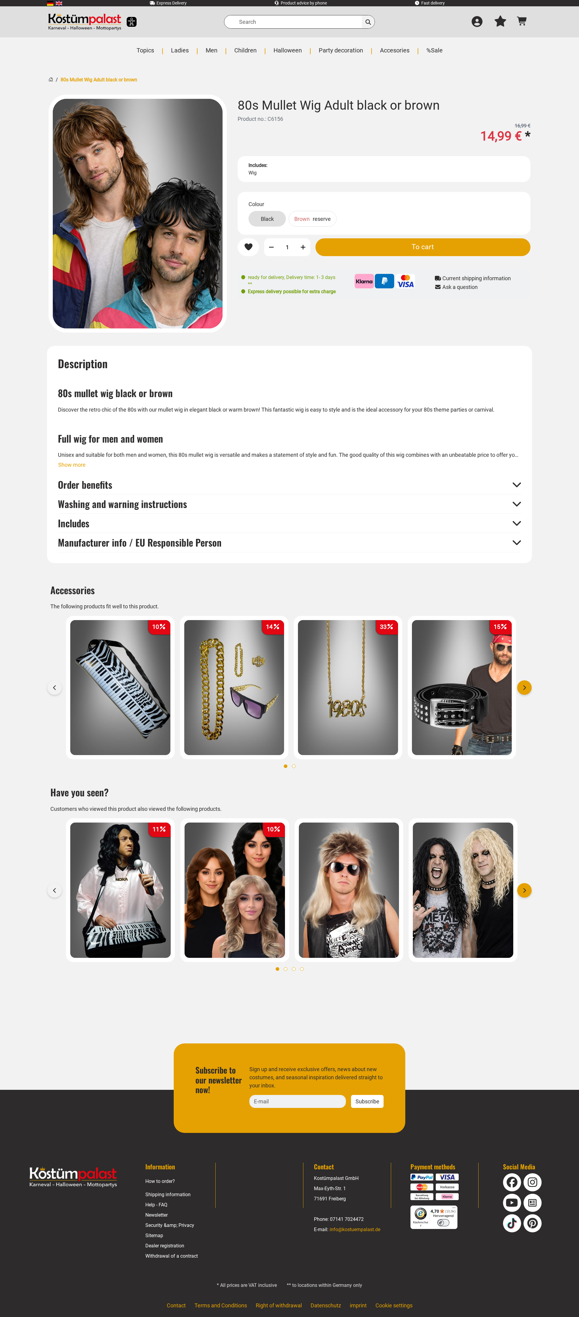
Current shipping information (476, 278)
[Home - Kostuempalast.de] (73, 1177)
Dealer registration (164, 1246)
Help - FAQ (156, 1205)
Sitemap (154, 1235)
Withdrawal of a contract (171, 1256)
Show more (72, 465)
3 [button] (293, 969)
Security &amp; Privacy (169, 1225)
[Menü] (453, 1209)
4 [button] (301, 969)
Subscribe (367, 1101)
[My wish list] (500, 22)
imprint (358, 1305)
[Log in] (477, 22)
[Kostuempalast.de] (84, 21)
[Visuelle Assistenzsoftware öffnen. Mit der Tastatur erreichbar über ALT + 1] (127, 22)
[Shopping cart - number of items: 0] (522, 22)
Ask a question (459, 287)
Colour (256, 204)
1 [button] (285, 766)
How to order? (160, 1181)
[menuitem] (50, 3)
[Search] (368, 21)
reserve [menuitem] (312, 219)
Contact (176, 1305)
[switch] (443, 1222)
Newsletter (156, 1215)
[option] (138, 213)
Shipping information (168, 1194)
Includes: (257, 165)
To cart (423, 247)
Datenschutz (326, 1305)
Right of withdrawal (279, 1305)
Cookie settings (394, 1305)
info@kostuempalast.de (355, 1229)
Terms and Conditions (221, 1305)
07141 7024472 (347, 1219)
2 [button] (293, 766)
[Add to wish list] (248, 247)
